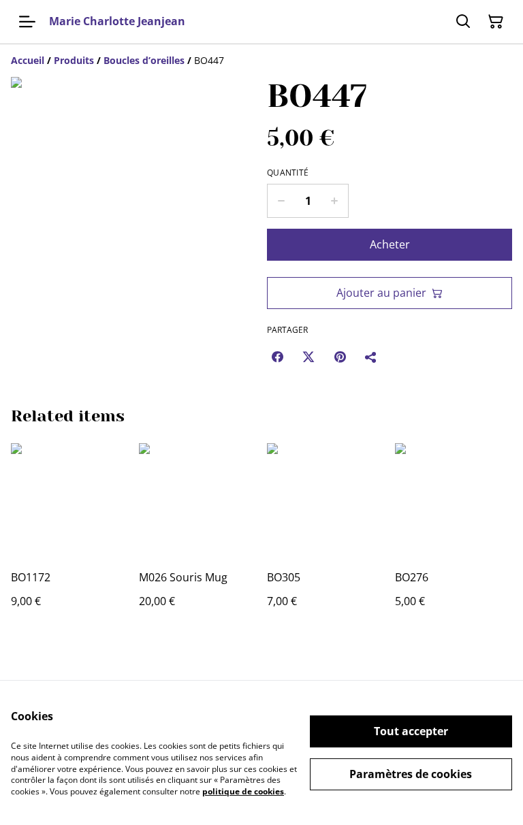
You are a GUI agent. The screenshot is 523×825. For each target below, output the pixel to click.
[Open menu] (27, 22)
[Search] (463, 22)
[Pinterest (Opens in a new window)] (340, 356)
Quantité (287, 173)
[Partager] (371, 356)
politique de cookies (243, 791)
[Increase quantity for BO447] (335, 201)
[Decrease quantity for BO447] (281, 201)
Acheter (390, 244)
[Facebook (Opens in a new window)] (277, 356)
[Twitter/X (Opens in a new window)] (308, 356)
